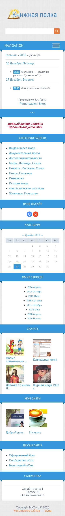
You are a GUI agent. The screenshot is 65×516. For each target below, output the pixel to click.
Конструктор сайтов (27, 510)
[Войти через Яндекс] (35, 214)
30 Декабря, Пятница (20, 63)
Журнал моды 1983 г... (46, 387)
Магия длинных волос (34, 88)
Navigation (14, 45)
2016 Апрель (34, 314)
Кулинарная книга (45, 359)
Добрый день (14, 432)
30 (40, 266)
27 (17, 266)
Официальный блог (22, 455)
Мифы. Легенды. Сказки (25, 163)
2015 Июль (34, 296)
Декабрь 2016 (32, 235)
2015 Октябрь (34, 305)
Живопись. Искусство (23, 193)
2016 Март (34, 309)
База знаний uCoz (21, 465)
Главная (11, 55)
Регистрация (28, 103)
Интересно (16, 178)
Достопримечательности (25, 158)
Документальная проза (24, 153)
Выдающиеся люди (22, 148)
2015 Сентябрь (34, 300)
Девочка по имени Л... (18, 387)
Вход (42, 103)
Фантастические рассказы (26, 188)
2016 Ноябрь (34, 318)
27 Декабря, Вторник (20, 79)
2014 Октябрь (34, 291)
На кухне (35, 432)
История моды (19, 183)
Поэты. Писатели (20, 173)
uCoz (47, 510)
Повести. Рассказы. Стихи (26, 168)
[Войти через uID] (29, 214)
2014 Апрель (34, 287)
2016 (23, 55)
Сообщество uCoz (21, 460)
